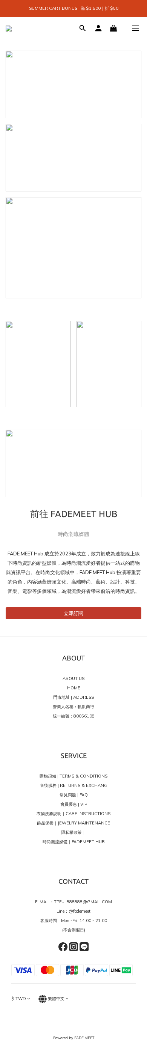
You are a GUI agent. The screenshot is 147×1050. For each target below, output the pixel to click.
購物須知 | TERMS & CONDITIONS (73, 776)
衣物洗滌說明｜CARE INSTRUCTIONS (73, 813)
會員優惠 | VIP (73, 804)
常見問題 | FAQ (74, 794)
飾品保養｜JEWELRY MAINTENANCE (73, 823)
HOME (73, 687)
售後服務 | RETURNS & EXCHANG (73, 785)
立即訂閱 (73, 613)
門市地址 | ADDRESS (73, 697)
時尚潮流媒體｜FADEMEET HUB (74, 841)
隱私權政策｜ (73, 832)
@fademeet (79, 911)
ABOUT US (73, 678)
